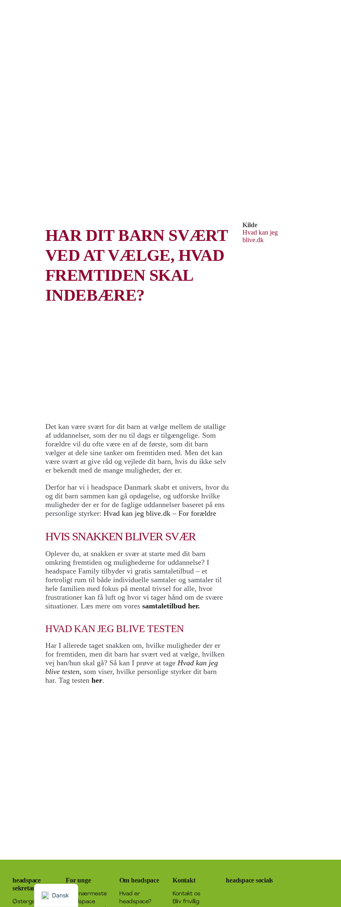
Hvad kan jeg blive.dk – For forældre (160, 513)
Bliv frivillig (186, 902)
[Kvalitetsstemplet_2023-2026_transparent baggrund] (304, 875)
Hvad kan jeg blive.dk (260, 236)
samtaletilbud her (170, 606)
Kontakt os (186, 894)
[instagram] (254, 893)
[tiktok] (268, 893)
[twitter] (241, 893)
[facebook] (228, 893)
